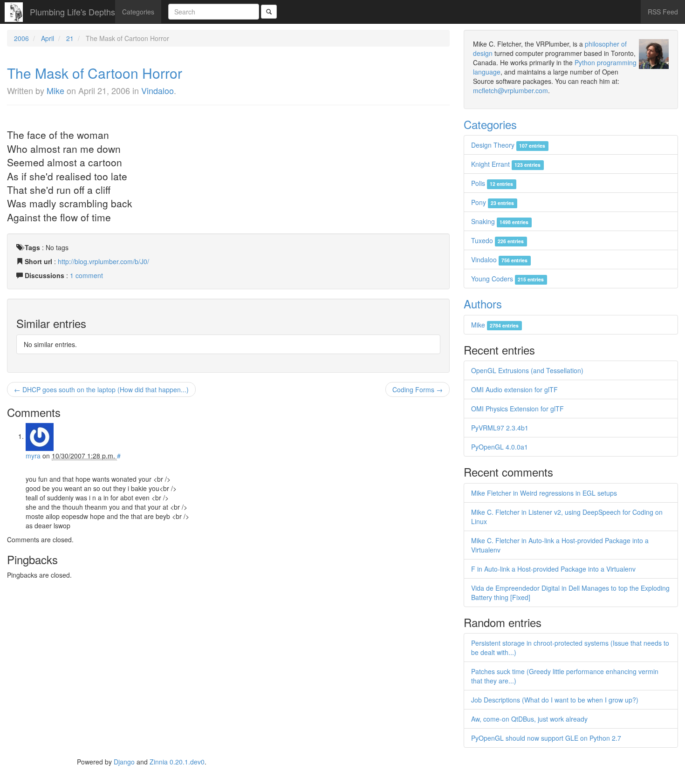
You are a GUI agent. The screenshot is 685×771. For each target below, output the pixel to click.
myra (33, 455)
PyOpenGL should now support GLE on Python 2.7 (546, 738)
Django (124, 761)
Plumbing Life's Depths (72, 12)
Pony (492, 202)
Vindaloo (157, 90)
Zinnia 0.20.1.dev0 (177, 761)
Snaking (499, 221)
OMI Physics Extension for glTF (517, 408)
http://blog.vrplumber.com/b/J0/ (103, 261)
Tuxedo (497, 240)
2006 (21, 38)
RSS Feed (663, 11)
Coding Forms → (417, 389)
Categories (138, 11)
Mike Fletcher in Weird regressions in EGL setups (544, 493)
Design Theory (508, 145)
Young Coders (507, 278)
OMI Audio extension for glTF (514, 389)
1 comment (86, 275)
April (47, 38)
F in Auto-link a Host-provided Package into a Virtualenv (553, 568)
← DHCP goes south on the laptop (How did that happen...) (101, 389)
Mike (55, 90)
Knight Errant (506, 164)
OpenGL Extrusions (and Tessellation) (527, 370)
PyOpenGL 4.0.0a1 (499, 446)
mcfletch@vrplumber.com (510, 90)
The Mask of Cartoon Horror (94, 73)
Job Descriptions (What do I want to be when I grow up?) (554, 699)
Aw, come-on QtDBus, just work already (529, 718)
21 (70, 38)
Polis (492, 183)
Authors (483, 303)
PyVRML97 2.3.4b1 (499, 427)
